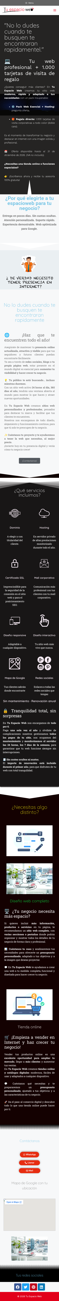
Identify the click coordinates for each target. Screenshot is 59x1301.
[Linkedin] (41, 1287)
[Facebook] (17, 1287)
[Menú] (53, 10)
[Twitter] (25, 1287)
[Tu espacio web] (17, 10)
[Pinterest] (33, 1287)
